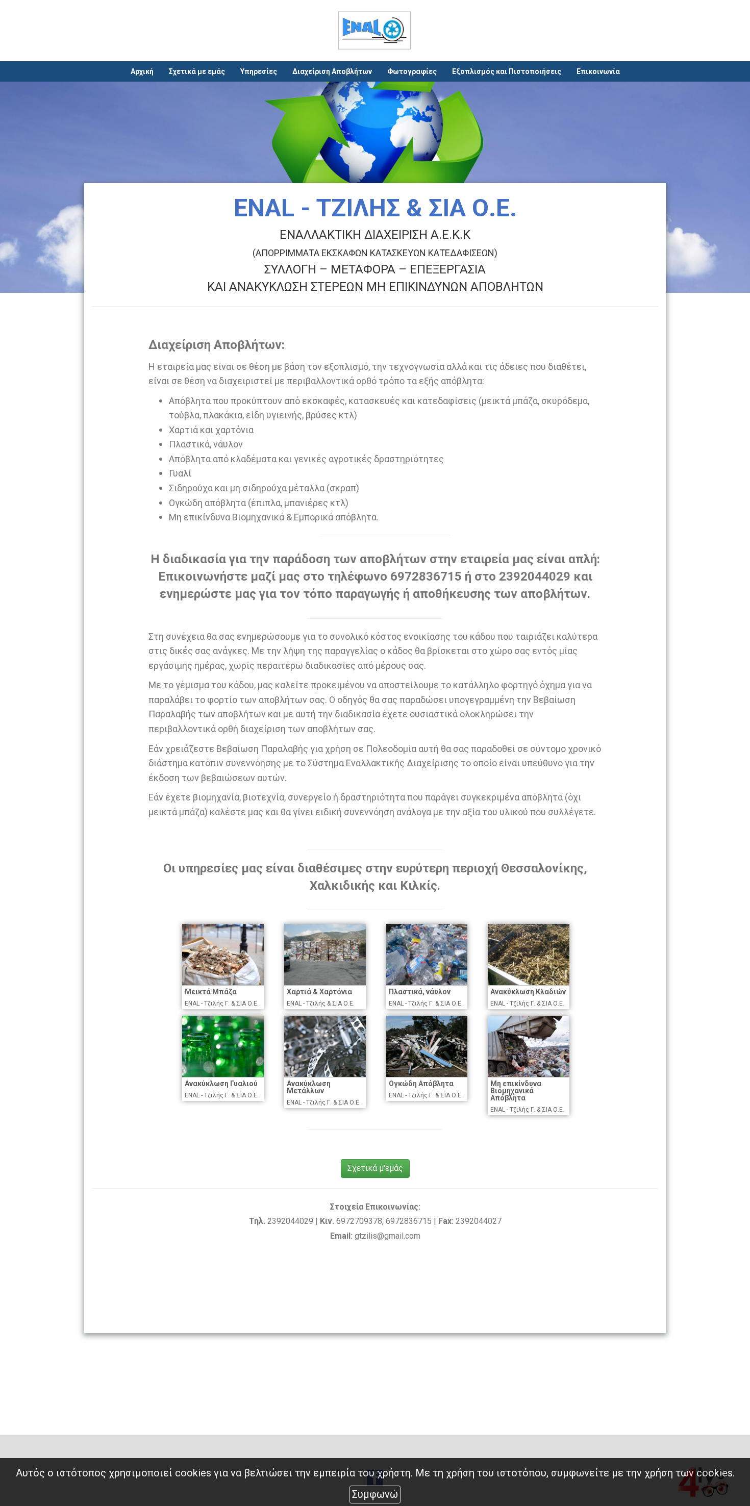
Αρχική (142, 71)
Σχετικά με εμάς (197, 71)
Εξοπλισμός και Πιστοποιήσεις (506, 71)
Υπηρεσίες (258, 71)
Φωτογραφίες (412, 71)
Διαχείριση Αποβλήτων (332, 71)
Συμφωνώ (375, 1494)
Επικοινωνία (598, 71)
